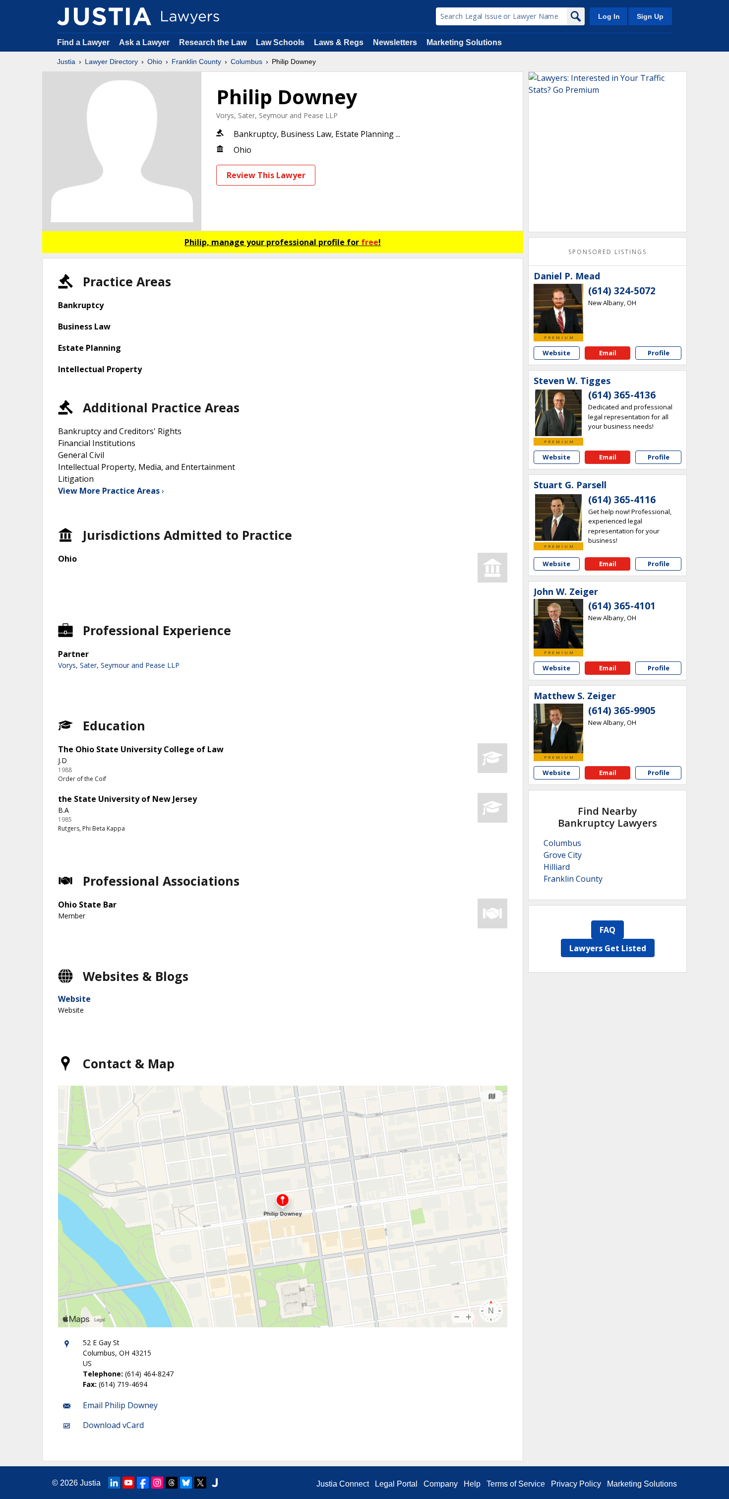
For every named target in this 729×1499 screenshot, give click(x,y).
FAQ (607, 929)
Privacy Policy (576, 1484)
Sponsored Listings (607, 252)
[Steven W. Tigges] (558, 413)
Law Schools (280, 42)
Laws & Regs (339, 42)
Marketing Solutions (464, 42)
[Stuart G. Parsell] (558, 517)
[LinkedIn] (114, 1483)
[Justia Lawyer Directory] (104, 16)
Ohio (154, 61)
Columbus (246, 61)
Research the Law (212, 42)
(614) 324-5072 (622, 290)
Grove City (563, 854)
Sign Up (650, 16)
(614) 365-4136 (622, 395)
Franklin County (196, 61)
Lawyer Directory (111, 61)
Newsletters (395, 42)
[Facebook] (143, 1483)
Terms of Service (515, 1484)
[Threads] (172, 1483)
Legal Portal (396, 1484)
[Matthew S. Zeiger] (558, 728)
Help (472, 1484)
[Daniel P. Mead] (558, 308)
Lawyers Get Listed (607, 948)
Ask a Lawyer (145, 42)
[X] (200, 1483)
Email (607, 352)
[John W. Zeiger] (558, 624)
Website (74, 998)
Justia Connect (342, 1484)
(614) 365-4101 (622, 605)
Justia (66, 61)
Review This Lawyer (266, 175)
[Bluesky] (186, 1483)
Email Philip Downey (120, 1405)
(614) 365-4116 (622, 499)
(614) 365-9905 (622, 710)
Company (441, 1484)
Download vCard (113, 1425)
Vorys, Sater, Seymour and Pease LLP (277, 115)
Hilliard (557, 866)
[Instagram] (157, 1483)
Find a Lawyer (83, 42)
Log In (609, 16)
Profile (658, 352)
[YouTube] (128, 1483)
